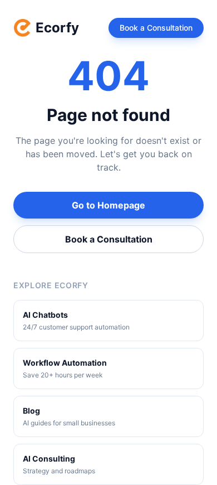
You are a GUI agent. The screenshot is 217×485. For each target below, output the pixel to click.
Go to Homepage (108, 205)
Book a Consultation (156, 27)
